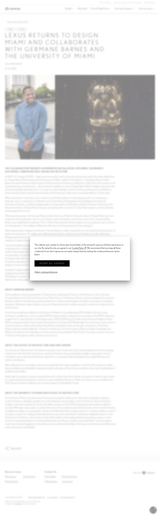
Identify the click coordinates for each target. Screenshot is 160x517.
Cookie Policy (78, 248)
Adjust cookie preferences (46, 272)
